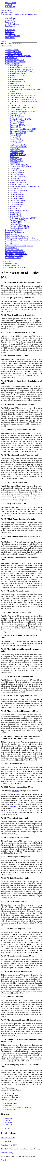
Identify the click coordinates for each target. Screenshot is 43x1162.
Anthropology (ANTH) (18, 73)
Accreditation (10, 1109)
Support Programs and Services (16, 254)
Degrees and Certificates (13, 230)
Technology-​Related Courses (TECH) (23, 218)
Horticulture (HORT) (17, 151)
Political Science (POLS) (18, 194)
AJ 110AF (15, 791)
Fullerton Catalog (7, 1153)
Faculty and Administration (14, 232)
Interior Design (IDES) (18, 155)
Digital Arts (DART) (17, 117)
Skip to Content (10, 3)
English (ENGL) (15, 127)
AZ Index (8, 5)
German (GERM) (16, 143)
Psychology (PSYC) (17, 204)
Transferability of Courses (14, 256)
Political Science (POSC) (18, 196)
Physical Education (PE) (18, 190)
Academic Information (13, 52)
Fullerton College (11, 263)
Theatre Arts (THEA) (17, 220)
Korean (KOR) (15, 163)
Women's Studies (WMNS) (19, 226)
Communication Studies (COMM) (22, 97)
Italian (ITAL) (15, 157)
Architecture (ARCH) (17, 75)
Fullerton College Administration (16, 236)
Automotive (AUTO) (17, 81)
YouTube (8, 1124)
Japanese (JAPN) (16, 159)
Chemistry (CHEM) (17, 87)
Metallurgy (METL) (17, 172)
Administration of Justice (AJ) (20, 68)
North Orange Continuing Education (18, 1107)
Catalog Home (10, 7)
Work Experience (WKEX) (19, 228)
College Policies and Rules (14, 60)
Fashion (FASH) (15, 135)
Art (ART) (13, 77)
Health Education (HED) (18, 147)
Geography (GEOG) (17, 141)
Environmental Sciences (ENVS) (21, 131)
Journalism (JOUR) (16, 161)
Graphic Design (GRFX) (18, 145)
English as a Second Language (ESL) (23, 129)
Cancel (3, 1160)
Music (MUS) (14, 178)
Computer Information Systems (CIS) (23, 99)
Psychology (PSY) (16, 202)
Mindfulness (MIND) (17, 176)
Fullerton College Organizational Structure (20, 238)
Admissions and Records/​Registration (18, 56)
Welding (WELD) (16, 222)
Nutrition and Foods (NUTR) (20, 182)
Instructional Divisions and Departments (19, 246)
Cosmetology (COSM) (18, 109)
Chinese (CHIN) (15, 93)
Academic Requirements (13, 54)
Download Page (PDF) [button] (9, 1145)
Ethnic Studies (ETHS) (18, 133)
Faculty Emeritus (11, 234)
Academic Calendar (12, 50)
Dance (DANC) (15, 115)
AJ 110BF (21, 804)
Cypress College (11, 1103)
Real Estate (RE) (15, 208)
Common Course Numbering (15, 62)
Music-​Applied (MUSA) (18, 180)
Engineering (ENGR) (17, 125)
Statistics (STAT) (16, 216)
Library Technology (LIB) (19, 165)
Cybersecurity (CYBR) (18, 113)
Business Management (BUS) (20, 85)
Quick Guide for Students (14, 250)
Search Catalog (6, 43)
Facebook (8, 1122)
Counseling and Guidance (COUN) (22, 111)
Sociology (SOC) (16, 212)
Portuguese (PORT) (16, 198)
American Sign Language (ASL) (21, 70)
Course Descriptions (12, 64)
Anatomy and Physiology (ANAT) (22, 71)
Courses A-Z (9, 20)
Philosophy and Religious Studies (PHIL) (24, 186)
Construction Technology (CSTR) (21, 107)
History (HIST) (15, 149)
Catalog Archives (11, 58)
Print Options (10, 26)
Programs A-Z (10, 22)
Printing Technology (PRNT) (20, 200)
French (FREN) (15, 139)
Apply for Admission (12, 24)
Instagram (8, 1119)
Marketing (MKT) (16, 169)
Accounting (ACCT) (17, 66)
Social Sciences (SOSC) (18, 210)
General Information (12, 244)
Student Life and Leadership (15, 252)
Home (7, 261)
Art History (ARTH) (17, 79)
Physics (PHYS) (15, 192)
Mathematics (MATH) (17, 171)
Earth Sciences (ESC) (17, 121)
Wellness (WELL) (16, 224)
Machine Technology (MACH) (20, 167)
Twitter (7, 1121)
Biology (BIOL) (15, 83)
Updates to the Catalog (13, 258)
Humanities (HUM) (16, 153)
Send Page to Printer (8, 1138)
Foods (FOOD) (15, 137)
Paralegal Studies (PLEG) (19, 184)
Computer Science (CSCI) (19, 105)
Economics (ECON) (17, 123)
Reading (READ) (16, 206)
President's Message (12, 248)
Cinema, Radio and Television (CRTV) (23, 95)
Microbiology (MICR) (17, 174)
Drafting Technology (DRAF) (20, 119)
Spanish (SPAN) (15, 214)
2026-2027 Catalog (7, 12)
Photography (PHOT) (17, 188)
